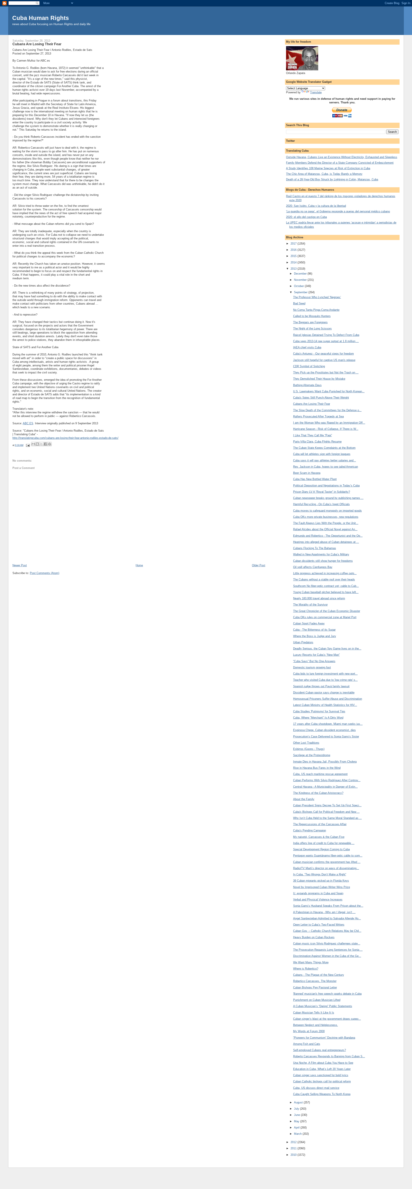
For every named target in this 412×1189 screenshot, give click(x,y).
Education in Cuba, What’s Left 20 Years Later (322, 1069)
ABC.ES (28, 423)
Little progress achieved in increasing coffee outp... (325, 573)
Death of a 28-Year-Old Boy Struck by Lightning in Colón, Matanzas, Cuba (332, 179)
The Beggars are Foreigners (310, 322)
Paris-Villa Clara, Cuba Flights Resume (317, 441)
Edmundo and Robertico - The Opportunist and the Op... (328, 535)
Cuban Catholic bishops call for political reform (322, 1081)
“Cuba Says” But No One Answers (314, 661)
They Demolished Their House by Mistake (319, 378)
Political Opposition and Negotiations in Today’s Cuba (326, 485)
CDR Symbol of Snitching (309, 366)
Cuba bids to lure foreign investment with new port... (325, 673)
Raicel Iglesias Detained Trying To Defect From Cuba (326, 335)
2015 (294, 256)
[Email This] (33, 444)
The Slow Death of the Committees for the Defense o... (327, 410)
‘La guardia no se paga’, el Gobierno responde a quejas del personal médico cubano (338, 211)
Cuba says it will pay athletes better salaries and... (324, 460)
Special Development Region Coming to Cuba (321, 849)
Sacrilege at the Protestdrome (311, 755)
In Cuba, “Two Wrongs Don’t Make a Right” (319, 874)
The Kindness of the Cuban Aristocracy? (318, 793)
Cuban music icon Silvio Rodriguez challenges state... (326, 943)
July (297, 1108)
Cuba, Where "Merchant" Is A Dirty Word (318, 717)
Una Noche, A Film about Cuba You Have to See (323, 1062)
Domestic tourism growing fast (312, 667)
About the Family (303, 799)
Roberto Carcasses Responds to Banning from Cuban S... (329, 1056)
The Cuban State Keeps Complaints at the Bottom (324, 447)
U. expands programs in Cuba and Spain (318, 893)
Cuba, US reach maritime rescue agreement (320, 774)
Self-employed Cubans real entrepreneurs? (319, 1050)
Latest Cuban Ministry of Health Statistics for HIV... (325, 705)
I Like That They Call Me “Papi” (312, 435)
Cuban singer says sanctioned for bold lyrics (320, 1075)
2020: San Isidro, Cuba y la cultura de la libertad (316, 205)
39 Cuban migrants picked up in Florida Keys (321, 880)
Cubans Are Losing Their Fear (311, 403)
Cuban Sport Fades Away (309, 623)
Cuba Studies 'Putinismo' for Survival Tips (319, 711)
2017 (294, 243)
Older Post (258, 565)
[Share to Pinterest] (49, 444)
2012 (294, 1142)
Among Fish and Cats (306, 1043)
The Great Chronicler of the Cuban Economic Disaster (326, 611)
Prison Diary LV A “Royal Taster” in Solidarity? (321, 491)
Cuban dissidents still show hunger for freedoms (323, 560)
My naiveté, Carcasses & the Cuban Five (318, 836)
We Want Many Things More (311, 962)
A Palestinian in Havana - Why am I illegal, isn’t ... (324, 912)
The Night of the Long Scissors (312, 328)
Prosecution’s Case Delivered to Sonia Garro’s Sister (326, 736)
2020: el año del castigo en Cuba (306, 217)
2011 (294, 1148)
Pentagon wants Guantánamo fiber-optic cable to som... (327, 855)
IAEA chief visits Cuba (307, 347)
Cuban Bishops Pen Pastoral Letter (315, 987)
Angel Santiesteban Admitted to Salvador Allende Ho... (327, 918)
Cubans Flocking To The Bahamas (314, 548)
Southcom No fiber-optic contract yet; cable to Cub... (326, 586)
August (299, 1102)
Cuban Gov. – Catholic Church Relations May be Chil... (327, 930)
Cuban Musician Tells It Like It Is (313, 1012)
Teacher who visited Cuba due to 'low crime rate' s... (325, 679)
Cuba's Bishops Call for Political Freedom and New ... (326, 811)
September (301, 292)
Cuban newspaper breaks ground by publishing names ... (328, 498)
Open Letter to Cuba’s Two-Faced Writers (318, 924)
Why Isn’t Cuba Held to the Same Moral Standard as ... (327, 818)
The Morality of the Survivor (310, 604)
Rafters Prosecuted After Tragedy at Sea (318, 416)
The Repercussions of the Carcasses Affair (320, 824)
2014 (294, 262)
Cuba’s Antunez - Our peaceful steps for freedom (323, 353)
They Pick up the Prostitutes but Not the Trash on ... (326, 372)
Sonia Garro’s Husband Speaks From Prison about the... (328, 905)
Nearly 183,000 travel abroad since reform (319, 598)
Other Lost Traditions (306, 742)
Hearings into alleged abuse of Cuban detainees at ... (326, 542)
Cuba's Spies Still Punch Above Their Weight (321, 397)
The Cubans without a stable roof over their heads (324, 579)
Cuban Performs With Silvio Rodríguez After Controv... (326, 780)
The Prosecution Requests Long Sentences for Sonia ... (328, 949)
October (299, 286)
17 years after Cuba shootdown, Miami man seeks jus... (328, 723)
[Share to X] (41, 444)
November (300, 279)
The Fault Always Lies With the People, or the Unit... (325, 523)
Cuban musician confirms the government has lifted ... (326, 862)
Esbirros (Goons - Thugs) (308, 749)
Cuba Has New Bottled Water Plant (315, 479)
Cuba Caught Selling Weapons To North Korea (321, 1094)
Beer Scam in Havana (306, 472)
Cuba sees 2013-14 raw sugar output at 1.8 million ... (326, 341)
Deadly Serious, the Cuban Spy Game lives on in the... (327, 648)
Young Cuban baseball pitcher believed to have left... (326, 592)
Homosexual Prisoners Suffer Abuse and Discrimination (327, 698)
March (298, 1133)
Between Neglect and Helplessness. (315, 1025)
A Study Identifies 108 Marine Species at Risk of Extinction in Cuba (328, 168)
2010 (294, 1154)
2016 (294, 249)
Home (139, 565)
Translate (316, 92)
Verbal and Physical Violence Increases (317, 899)
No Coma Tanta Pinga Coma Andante (316, 309)
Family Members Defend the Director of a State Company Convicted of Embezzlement (340, 162)
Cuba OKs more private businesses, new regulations (325, 516)
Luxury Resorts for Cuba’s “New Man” (316, 654)
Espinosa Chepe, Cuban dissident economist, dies (324, 730)
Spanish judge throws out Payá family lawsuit (321, 686)
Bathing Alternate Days (307, 385)
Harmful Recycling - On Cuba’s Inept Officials (321, 504)
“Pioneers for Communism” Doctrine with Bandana (324, 1037)
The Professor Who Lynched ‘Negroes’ (317, 297)
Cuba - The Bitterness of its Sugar (314, 629)
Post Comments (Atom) (44, 573)
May (297, 1121)
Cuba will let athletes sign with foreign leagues (321, 454)
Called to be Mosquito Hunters (312, 316)
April (297, 1127)
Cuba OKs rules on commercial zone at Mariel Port (324, 617)
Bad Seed (299, 303)
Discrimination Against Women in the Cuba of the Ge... (327, 956)
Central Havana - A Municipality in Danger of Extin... (325, 786)
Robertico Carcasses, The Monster (314, 981)
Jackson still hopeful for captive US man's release (324, 360)
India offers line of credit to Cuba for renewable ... (323, 843)
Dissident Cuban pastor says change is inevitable (323, 692)
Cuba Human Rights (40, 18)
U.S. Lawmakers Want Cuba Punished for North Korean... (329, 391)
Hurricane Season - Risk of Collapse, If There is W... (325, 429)
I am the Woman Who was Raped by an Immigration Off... (329, 422)
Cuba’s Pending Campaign (309, 830)
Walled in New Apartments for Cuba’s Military (321, 554)
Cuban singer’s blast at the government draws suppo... (327, 1018)
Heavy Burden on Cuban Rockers (314, 937)
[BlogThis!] (37, 444)
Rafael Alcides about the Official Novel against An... (325, 529)
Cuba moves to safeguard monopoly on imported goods (327, 510)
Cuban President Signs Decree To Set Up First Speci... (327, 805)
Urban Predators (303, 642)
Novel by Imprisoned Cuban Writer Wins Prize (321, 887)
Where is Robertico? (305, 968)
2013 (294, 268)
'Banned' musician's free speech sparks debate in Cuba (327, 993)
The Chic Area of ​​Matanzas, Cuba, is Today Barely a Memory (324, 173)
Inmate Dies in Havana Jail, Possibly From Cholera (325, 761)
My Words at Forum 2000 (309, 1031)
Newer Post (19, 565)
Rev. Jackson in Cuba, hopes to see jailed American (325, 466)
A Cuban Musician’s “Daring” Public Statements (322, 1006)
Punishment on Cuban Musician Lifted (316, 1000)
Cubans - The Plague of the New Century (318, 974)
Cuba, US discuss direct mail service (316, 1087)
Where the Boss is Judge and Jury (314, 636)
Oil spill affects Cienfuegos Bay (312, 567)
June (297, 1114)
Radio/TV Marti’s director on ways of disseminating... (326, 868)
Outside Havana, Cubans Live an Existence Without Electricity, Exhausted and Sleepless (341, 157)
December (300, 273)
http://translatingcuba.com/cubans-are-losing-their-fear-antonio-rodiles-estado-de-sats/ (65, 438)
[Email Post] (28, 445)
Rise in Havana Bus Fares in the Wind (317, 767)
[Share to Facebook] (45, 444)
